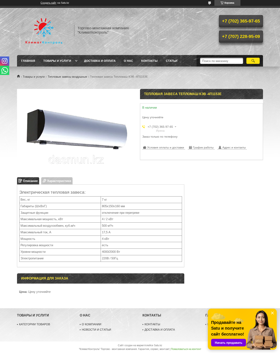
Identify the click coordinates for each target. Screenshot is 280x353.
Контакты (149, 60)
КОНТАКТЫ (152, 324)
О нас (128, 60)
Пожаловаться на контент (186, 349)
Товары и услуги (57, 60)
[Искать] (253, 61)
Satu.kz (158, 345)
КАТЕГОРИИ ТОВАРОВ (34, 324)
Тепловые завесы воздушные (67, 76)
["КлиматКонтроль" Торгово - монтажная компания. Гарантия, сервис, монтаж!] (43, 30)
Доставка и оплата (100, 60)
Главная (28, 60)
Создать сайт (48, 2)
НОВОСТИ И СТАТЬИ (96, 329)
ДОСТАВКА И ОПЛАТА (160, 329)
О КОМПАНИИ (91, 324)
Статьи (171, 60)
